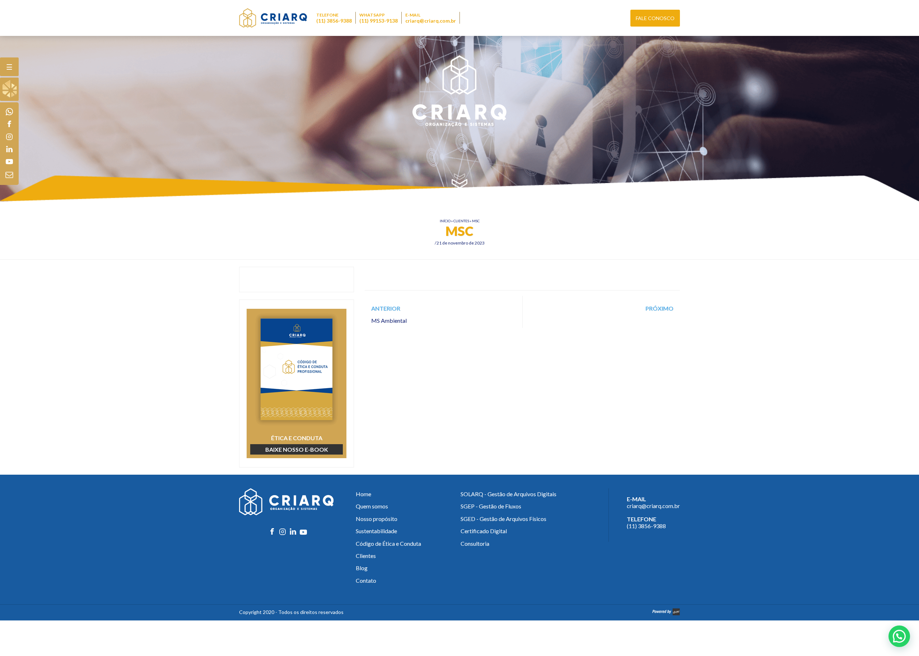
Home (363, 493)
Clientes (461, 221)
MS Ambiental (389, 320)
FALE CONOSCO (655, 18)
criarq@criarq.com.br (430, 21)
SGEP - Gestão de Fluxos (491, 506)
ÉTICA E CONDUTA (296, 443)
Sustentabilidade (376, 530)
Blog (362, 567)
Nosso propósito (376, 518)
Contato (366, 580)
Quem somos (372, 506)
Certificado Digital (484, 530)
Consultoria (475, 543)
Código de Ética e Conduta (388, 543)
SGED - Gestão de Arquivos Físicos (503, 518)
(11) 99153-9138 (378, 21)
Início (445, 221)
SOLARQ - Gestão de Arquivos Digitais (508, 493)
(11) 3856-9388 (334, 21)
